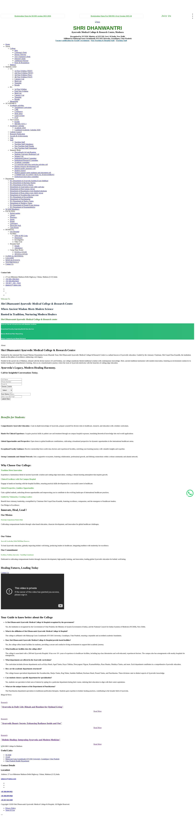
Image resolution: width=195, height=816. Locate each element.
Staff (11, 140)
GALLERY (9, 258)
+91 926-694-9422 (12, 281)
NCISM (8, 755)
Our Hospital (14, 232)
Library (12, 215)
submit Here (6, 399)
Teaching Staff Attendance (23, 144)
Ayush (7, 757)
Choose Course (6, 386)
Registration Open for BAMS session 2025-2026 (33, 16)
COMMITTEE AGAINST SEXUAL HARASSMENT (34, 175)
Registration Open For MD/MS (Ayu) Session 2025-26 (111, 16)
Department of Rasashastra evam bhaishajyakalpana (28, 191)
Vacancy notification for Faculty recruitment (59, 40)
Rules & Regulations (21, 63)
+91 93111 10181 (5, 7)
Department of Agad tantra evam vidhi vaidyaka (27, 187)
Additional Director (21, 61)
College (12, 48)
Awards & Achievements (19, 136)
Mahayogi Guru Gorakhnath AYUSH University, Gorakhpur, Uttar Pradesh (32, 759)
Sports (12, 219)
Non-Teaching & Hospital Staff (89, 40)
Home (7, 44)
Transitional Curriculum (22, 107)
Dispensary (18, 238)
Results (17, 85)
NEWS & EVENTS (12, 260)
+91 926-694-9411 (7, 377)
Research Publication (17, 134)
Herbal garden (15, 213)
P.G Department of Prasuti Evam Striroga (24, 205)
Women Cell (18, 156)
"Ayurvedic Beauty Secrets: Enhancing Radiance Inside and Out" (31, 723)
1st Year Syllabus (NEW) (23, 71)
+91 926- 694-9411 (12, 279)
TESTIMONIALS (12, 262)
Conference (18, 112)
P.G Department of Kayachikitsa (21, 197)
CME (16, 109)
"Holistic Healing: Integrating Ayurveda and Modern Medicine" (30, 740)
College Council (16, 132)
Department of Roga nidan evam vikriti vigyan (26, 193)
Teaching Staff (107, 40)
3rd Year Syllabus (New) (23, 75)
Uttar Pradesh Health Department (17, 761)
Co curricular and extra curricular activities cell (31, 164)
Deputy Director (20, 55)
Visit (11, 138)
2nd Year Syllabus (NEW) (23, 73)
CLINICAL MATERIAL (14, 256)
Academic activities (17, 105)
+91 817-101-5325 (7, 800)
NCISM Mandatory (12, 209)
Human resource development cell (26, 166)
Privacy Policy (10, 808)
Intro (16, 50)
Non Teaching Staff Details (24, 146)
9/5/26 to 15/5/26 (20, 252)
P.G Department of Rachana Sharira (22, 183)
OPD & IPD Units (21, 236)
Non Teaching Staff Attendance (25, 148)
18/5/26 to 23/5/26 (21, 254)
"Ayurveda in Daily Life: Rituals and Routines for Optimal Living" (32, 707)
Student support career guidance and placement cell (32, 173)
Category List (19, 79)
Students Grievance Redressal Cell (26, 154)
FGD (16, 118)
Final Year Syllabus (21, 91)
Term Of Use (10, 810)
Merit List (17, 81)
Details (16, 246)
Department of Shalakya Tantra (21, 203)
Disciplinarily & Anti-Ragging (25, 152)
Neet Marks (5, 394)
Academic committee (21, 162)
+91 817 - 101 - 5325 (13, 283)
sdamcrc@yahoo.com (13, 285)
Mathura (13, 65)
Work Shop (18, 114)
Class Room (14, 228)
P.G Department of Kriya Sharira (21, 185)
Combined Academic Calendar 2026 (27, 130)
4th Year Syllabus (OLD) (23, 77)
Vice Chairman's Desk (22, 57)
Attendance (18, 248)
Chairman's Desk (20, 52)
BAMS (17, 122)
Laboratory (14, 223)
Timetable (17, 83)
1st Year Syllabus (20, 89)
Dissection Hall (15, 225)
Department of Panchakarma (20, 199)
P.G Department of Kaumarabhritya (22, 207)
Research (4, 702)
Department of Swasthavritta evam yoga (24, 195)
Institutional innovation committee (26, 177)
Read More (98, 711)
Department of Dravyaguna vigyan (22, 189)
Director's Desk (20, 59)
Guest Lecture (19, 116)
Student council (20, 171)
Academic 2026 (20, 128)
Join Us (166, 16)
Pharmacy (13, 217)
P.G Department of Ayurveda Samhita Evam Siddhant (29, 181)
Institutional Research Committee (26, 160)
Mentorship (14, 101)
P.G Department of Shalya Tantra (22, 201)
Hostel (12, 221)
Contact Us (9, 264)
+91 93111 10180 (5, 3)
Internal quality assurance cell (24, 168)
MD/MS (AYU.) (20, 124)
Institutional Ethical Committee (25, 158)
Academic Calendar (17, 126)
